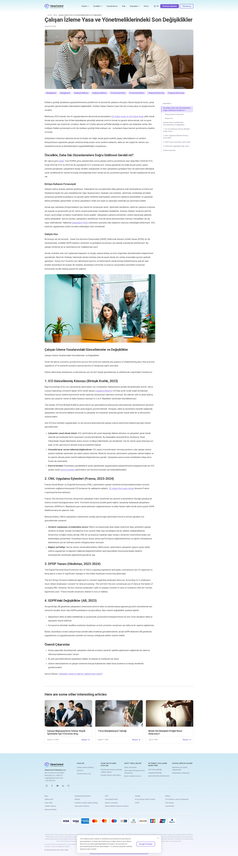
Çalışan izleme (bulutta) (85, 767)
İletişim (167, 796)
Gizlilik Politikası (50, 806)
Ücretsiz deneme (170, 6)
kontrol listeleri (67, 469)
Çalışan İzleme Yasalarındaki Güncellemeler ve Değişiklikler (173, 123)
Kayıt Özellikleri (132, 763)
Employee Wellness (81, 93)
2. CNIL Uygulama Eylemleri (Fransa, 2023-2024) (175, 137)
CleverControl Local (84, 774)
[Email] (68, 786)
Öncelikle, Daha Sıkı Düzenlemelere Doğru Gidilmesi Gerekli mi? (177, 109)
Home (50, 15)
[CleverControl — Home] (54, 6)
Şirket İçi (80, 770)
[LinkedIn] (63, 786)
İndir (123, 6)
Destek (137, 796)
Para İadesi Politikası (82, 806)
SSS (106, 796)
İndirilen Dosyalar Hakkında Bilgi (86, 803)
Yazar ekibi (48, 803)
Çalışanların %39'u (80, 222)
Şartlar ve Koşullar (111, 803)
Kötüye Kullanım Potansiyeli (174, 114)
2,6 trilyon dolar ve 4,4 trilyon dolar (127, 116)
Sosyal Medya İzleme (182, 763)
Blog (55, 15)
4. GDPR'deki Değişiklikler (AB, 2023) (176, 146)
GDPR (137, 803)
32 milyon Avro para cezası (121, 488)
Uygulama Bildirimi (104, 391)
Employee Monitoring (156, 93)
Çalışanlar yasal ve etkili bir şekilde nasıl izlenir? (81, 674)
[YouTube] (58, 786)
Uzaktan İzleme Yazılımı (108, 764)
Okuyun (84, 740)
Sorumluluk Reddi (111, 799)
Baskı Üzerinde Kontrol (132, 776)
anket (61, 161)
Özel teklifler (169, 806)
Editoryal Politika (50, 809)
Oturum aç (186, 6)
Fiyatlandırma (112, 6)
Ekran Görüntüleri (130, 767)
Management (51, 93)
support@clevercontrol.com (54, 778)
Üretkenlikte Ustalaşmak (181, 773)
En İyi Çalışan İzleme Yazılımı (145, 799)
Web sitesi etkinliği (155, 770)
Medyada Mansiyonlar (82, 796)
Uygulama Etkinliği (154, 773)
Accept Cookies (145, 844)
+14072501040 (50, 781)
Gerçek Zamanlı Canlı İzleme (111, 775)
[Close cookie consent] (158, 838)
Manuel (77, 799)
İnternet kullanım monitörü (157, 764)
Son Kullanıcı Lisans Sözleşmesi (177, 799)
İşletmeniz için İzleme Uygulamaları (179, 768)
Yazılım (84, 6)
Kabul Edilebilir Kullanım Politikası (117, 806)
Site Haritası (169, 803)
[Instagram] (47, 786)
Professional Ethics (118, 93)
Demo (146, 6)
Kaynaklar (134, 6)
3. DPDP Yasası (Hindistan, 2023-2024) (176, 142)
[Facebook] (52, 786)
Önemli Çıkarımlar (169, 150)
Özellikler (96, 6)
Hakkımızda (49, 799)
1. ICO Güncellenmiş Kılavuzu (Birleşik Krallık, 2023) (176, 130)
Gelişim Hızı (169, 118)
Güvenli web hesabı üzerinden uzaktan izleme (111, 771)
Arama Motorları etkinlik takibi (158, 776)
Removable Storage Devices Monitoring (134, 772)
